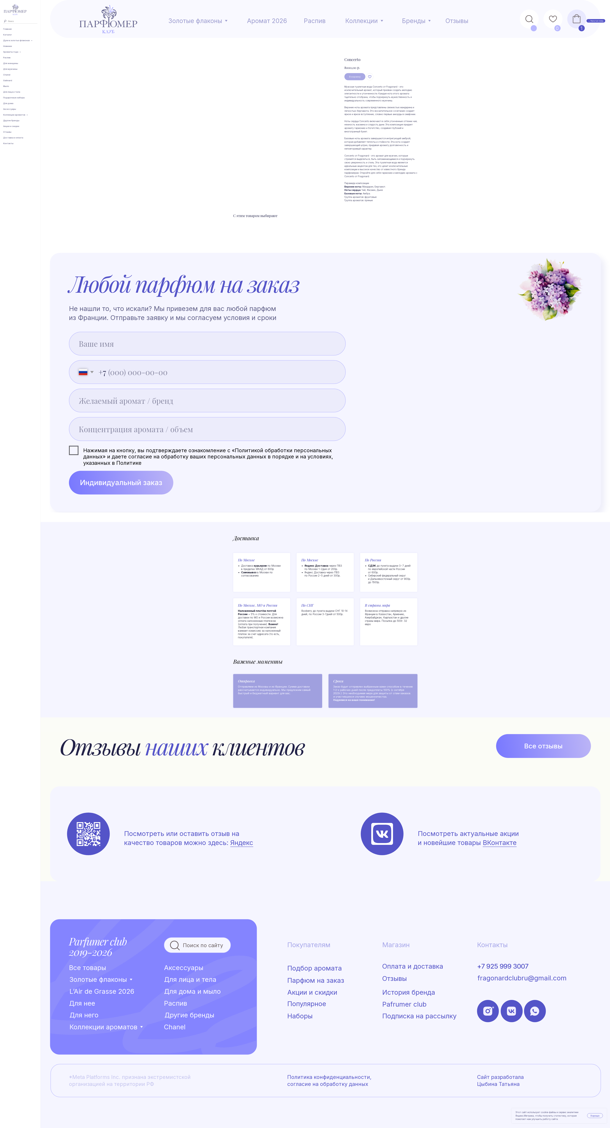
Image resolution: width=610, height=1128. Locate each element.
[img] (382, 834)
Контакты (8, 143)
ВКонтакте (500, 842)
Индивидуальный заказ (121, 482)
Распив (6, 57)
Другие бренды (11, 120)
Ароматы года (11, 52)
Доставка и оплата (13, 137)
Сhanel (6, 74)
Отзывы (7, 132)
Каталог (7, 34)
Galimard (7, 80)
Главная (7, 29)
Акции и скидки (11, 126)
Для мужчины (10, 69)
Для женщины (10, 63)
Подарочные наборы (14, 97)
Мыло (6, 86)
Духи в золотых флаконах (16, 40)
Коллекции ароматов (14, 114)
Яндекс (241, 842)
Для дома (8, 103)
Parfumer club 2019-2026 (98, 946)
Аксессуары (9, 109)
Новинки (7, 46)
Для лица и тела (11, 92)
